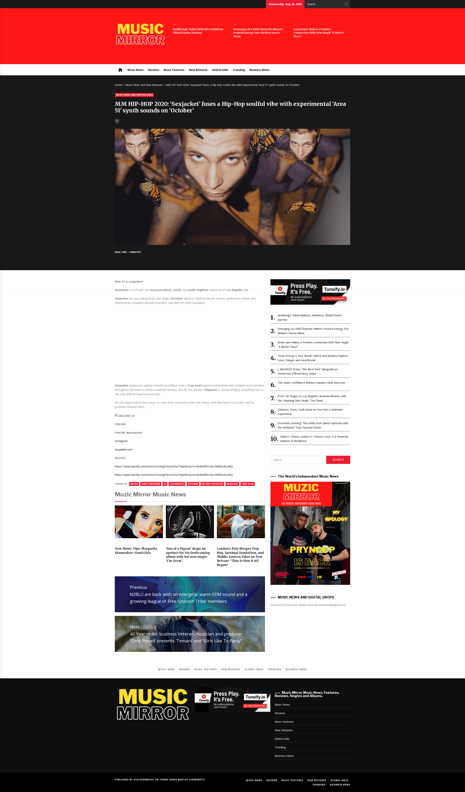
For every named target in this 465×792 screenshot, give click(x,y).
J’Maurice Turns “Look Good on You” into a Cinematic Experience (310, 412)
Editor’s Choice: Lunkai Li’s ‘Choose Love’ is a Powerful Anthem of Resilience (314, 439)
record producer (212, 483)
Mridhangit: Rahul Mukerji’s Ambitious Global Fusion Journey (198, 31)
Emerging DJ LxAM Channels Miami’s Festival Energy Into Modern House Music (258, 33)
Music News (136, 70)
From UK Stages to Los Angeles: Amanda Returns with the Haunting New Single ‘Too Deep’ (312, 398)
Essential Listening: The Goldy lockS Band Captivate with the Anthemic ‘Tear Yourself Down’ (313, 425)
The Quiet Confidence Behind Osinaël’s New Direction (311, 382)
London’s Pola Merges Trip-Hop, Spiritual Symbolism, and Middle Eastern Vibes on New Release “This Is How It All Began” (240, 557)
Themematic (197, 779)
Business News (259, 70)
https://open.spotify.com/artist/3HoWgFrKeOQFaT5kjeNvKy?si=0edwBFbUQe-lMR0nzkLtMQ (174, 466)
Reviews (153, 70)
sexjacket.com (124, 449)
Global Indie (220, 70)
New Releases (198, 70)
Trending (239, 70)
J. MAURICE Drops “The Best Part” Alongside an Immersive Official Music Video (307, 371)
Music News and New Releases (134, 94)
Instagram (121, 441)
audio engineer (150, 483)
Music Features (174, 70)
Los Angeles (176, 483)
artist (134, 483)
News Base (177, 779)
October (193, 483)
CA (164, 483)
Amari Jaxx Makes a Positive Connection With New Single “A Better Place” (319, 33)
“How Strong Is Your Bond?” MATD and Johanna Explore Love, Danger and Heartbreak (313, 358)
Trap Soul (247, 483)
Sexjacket (232, 483)
